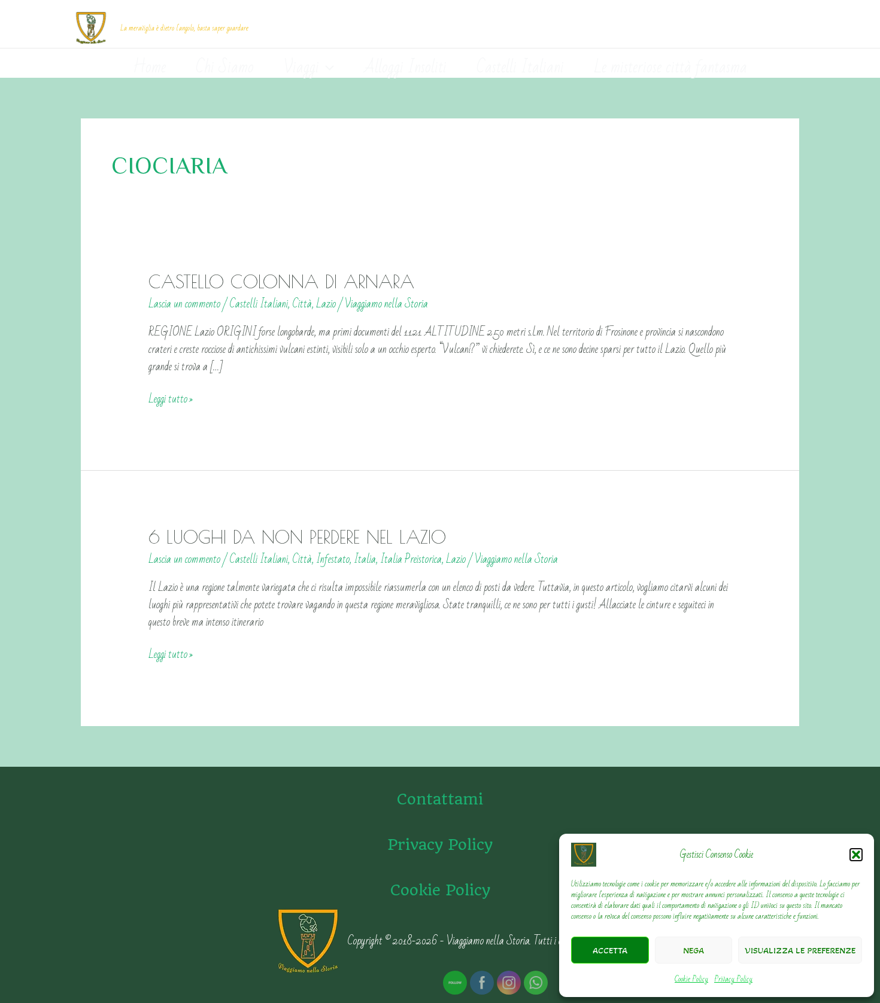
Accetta (610, 950)
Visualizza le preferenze (800, 950)
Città (302, 304)
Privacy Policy (733, 979)
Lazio (326, 304)
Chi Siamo (225, 62)
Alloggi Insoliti (405, 62)
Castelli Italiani (520, 62)
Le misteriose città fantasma (670, 62)
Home (149, 62)
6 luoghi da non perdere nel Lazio (297, 536)
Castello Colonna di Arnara (281, 281)
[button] (856, 855)
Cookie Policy (691, 979)
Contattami (440, 799)
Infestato (333, 559)
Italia (365, 559)
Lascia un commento (184, 304)
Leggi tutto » (170, 399)
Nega (693, 950)
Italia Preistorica (411, 559)
